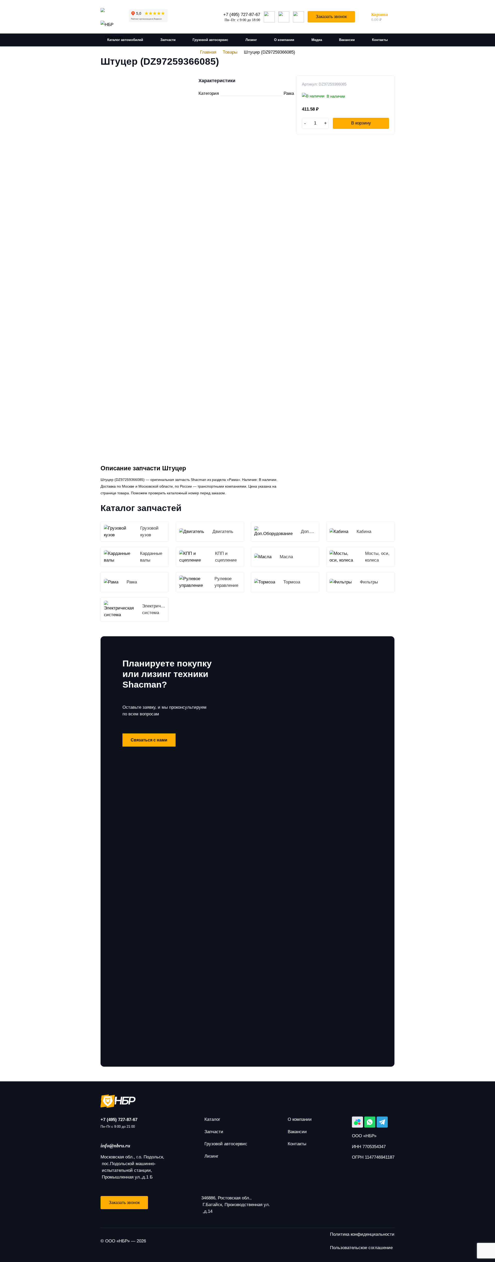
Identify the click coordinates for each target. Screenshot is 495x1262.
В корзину (361, 123)
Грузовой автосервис (225, 1143)
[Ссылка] (112, 13)
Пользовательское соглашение (361, 1247)
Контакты (297, 1143)
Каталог (212, 1119)
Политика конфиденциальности (362, 1234)
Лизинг (211, 1156)
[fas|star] (247, 1101)
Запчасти (213, 1131)
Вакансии (297, 1131)
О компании (300, 1119)
